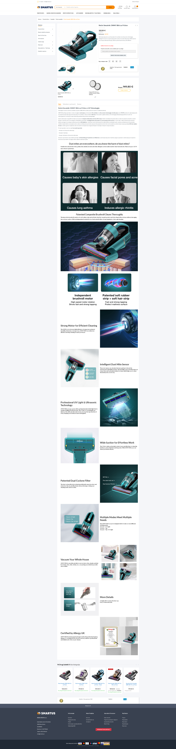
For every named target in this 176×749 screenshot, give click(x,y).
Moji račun (124, 726)
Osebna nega (41, 41)
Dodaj (132, 67)
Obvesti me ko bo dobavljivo (118, 55)
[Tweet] (113, 61)
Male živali (40, 45)
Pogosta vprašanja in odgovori (110, 719)
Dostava (70, 717)
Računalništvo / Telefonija (44, 48)
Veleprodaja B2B (71, 726)
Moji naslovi (124, 721)
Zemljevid (88, 721)
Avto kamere (41, 38)
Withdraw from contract (103, 729)
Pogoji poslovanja (72, 719)
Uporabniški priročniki (108, 721)
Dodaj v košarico (124, 90)
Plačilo (69, 721)
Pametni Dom (41, 29)
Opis (59, 104)
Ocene (79, 104)
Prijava (123, 717)
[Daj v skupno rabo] (109, 61)
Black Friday (107, 724)
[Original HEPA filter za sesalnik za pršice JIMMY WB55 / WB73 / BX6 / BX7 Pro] (95, 85)
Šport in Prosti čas (42, 35)
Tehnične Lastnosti (69, 104)
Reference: (101, 34)
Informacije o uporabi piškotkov (75, 724)
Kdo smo (88, 717)
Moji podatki (124, 719)
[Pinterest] (120, 61)
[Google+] (116, 61)
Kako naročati (107, 717)
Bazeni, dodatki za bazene (44, 32)
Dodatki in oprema (42, 51)
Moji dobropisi (125, 724)
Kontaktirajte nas (90, 719)
